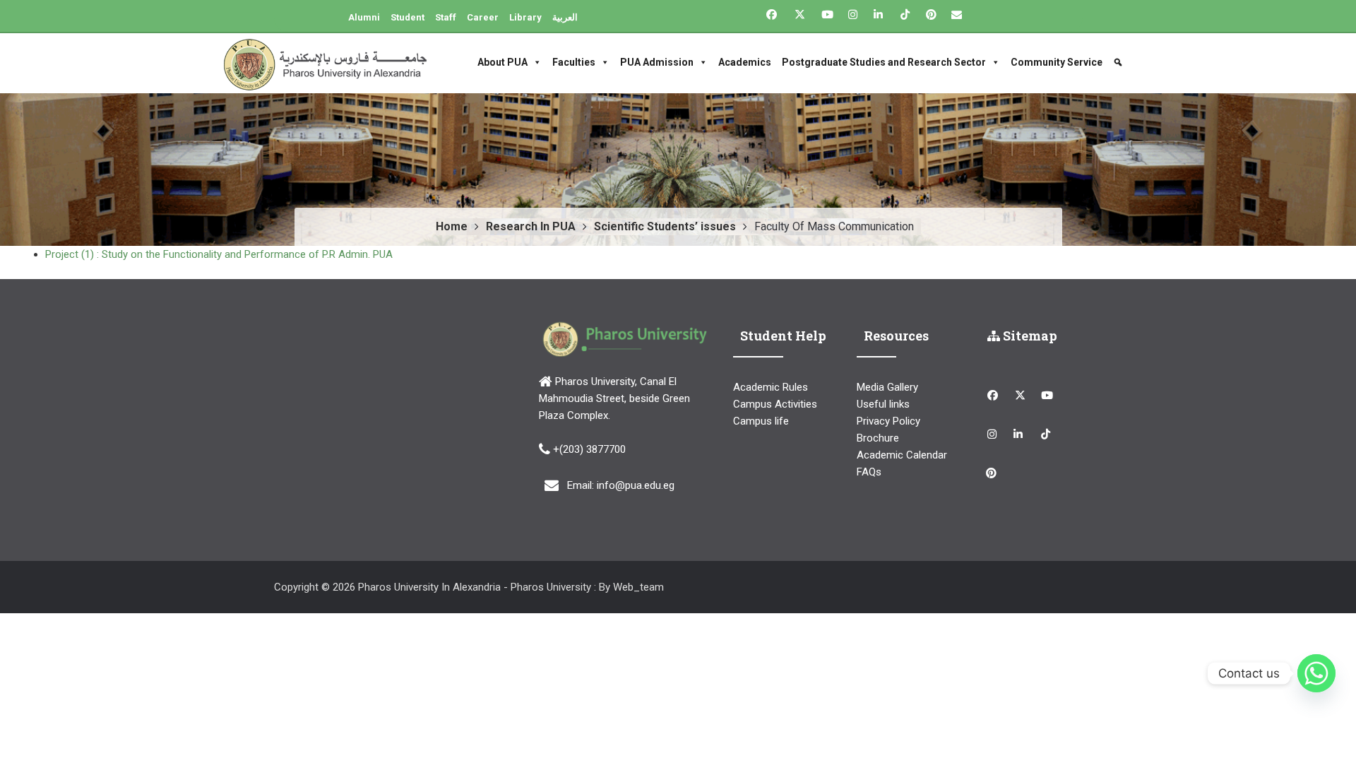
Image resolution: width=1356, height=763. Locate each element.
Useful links (883, 404)
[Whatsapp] (1316, 673)
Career (483, 17)
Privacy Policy (888, 421)
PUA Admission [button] (657, 62)
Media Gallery (887, 387)
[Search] (1120, 62)
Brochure (878, 438)
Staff (445, 17)
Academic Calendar (902, 455)
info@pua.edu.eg (635, 485)
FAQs (869, 472)
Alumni (364, 17)
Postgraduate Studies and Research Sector (884, 62)
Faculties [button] (573, 62)
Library (525, 17)
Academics (744, 62)
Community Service (1056, 62)
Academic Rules (770, 387)
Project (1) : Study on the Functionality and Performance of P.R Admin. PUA (219, 254)
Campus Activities (775, 404)
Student (407, 17)
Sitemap (1028, 335)
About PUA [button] (502, 62)
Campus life (761, 421)
